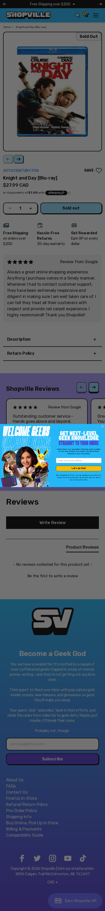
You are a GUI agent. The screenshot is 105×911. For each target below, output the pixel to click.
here (85, 480)
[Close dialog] (102, 426)
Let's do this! (79, 468)
